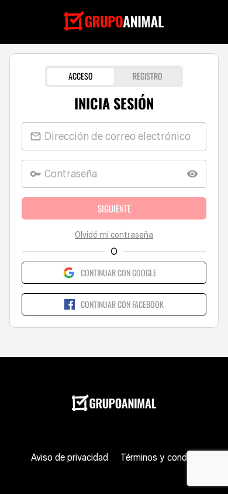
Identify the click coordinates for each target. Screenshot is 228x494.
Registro (148, 76)
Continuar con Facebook (122, 304)
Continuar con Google (119, 272)
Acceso (80, 76)
